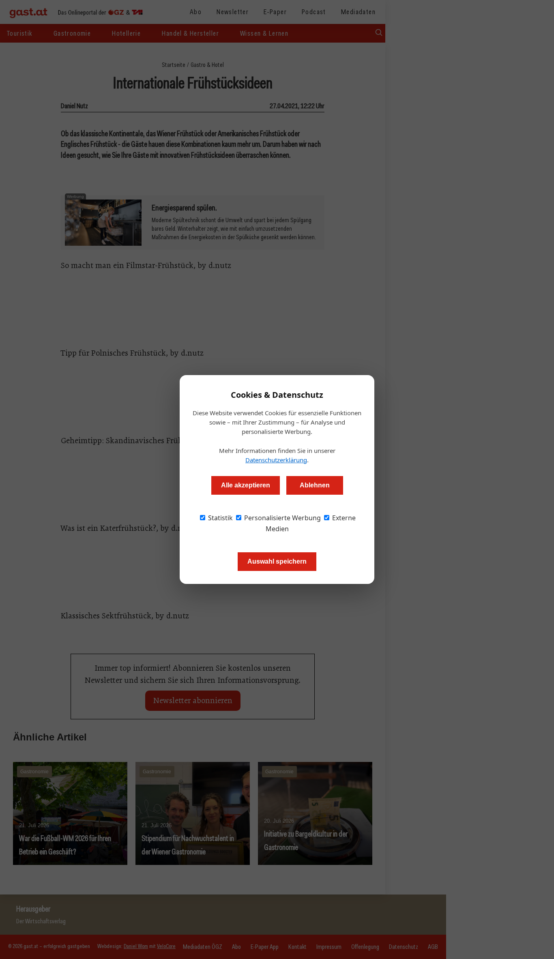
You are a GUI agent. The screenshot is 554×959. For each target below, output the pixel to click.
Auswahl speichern (277, 561)
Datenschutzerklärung (276, 460)
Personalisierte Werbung (282, 517)
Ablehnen (315, 485)
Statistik (219, 517)
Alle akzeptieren (245, 485)
